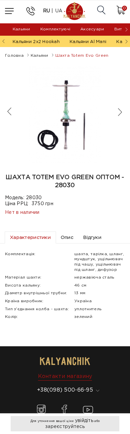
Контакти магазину (65, 376)
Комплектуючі (55, 29)
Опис (67, 238)
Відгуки (92, 238)
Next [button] (117, 112)
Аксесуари (92, 29)
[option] (65, 114)
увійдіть (84, 421)
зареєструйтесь (65, 427)
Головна (14, 55)
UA (59, 11)
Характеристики (30, 238)
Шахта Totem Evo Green (82, 55)
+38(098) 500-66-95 (65, 390)
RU (46, 11)
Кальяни (21, 29)
